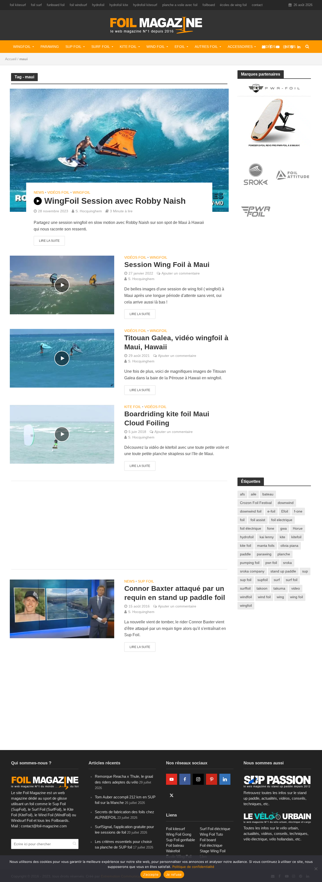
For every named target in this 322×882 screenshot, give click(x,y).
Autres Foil (206, 47)
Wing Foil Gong (178, 834)
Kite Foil (128, 47)
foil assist (258, 520)
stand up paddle (283, 571)
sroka (287, 563)
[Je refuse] (315, 868)
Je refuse (174, 874)
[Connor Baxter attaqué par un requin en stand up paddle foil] (62, 608)
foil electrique (281, 520)
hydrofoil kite (118, 5)
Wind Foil (155, 47)
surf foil (291, 580)
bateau (267, 494)
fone (270, 528)
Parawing (50, 47)
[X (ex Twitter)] (171, 795)
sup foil (245, 580)
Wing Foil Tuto (211, 834)
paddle (245, 554)
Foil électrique (211, 845)
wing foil (296, 597)
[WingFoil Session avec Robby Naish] (119, 150)
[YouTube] (171, 779)
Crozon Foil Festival (256, 503)
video (295, 588)
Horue (298, 528)
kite (282, 537)
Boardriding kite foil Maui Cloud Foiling (166, 418)
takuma (279, 588)
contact (257, 5)
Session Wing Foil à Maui (167, 264)
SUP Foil (73, 47)
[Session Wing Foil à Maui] (62, 285)
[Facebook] (184, 779)
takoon (262, 588)
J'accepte (150, 874)
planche (283, 554)
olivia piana (289, 546)
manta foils (265, 546)
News (39, 192)
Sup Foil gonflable (180, 840)
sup (305, 571)
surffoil (245, 588)
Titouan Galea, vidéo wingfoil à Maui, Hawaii (176, 342)
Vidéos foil (58, 192)
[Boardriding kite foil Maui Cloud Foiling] (62, 434)
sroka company (252, 571)
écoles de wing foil (233, 5)
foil (242, 520)
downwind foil (250, 511)
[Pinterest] (211, 779)
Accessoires (240, 47)
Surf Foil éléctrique (215, 829)
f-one (298, 511)
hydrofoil (98, 5)
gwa (283, 528)
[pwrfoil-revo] (274, 114)
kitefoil (296, 537)
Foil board (208, 840)
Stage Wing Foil (212, 851)
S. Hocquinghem (88, 211)
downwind (286, 503)
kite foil (245, 546)
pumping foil (249, 563)
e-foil (271, 511)
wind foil (264, 597)
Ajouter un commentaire (181, 273)
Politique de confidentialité (193, 867)
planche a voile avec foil (179, 5)
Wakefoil (173, 851)
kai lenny (267, 537)
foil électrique (250, 528)
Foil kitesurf (175, 829)
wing (280, 597)
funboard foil (56, 5)
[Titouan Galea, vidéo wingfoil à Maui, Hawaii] (62, 358)
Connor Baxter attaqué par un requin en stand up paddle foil (174, 593)
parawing (264, 554)
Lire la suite (49, 241)
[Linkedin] (224, 779)
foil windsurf (78, 5)
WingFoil (22, 47)
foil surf (36, 5)
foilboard (209, 5)
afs (242, 494)
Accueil (10, 59)
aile (253, 494)
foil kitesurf (18, 5)
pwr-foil (271, 563)
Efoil (180, 47)
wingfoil (246, 605)
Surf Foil (100, 47)
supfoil (262, 580)
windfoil (246, 597)
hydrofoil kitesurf (145, 5)
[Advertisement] (119, 525)
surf (277, 580)
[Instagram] (198, 779)
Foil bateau (175, 845)
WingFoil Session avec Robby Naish (115, 201)
